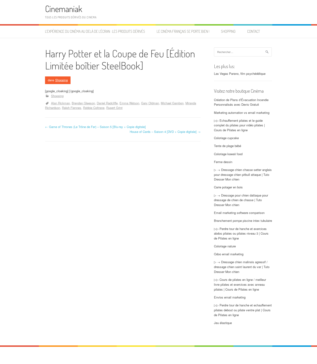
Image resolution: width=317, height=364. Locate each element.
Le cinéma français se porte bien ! (183, 31)
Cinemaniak (63, 8)
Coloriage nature (225, 246)
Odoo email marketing (228, 254)
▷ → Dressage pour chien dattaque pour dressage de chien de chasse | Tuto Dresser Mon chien (241, 200)
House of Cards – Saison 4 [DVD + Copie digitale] (165, 131)
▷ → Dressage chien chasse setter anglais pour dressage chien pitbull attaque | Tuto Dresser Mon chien (243, 174)
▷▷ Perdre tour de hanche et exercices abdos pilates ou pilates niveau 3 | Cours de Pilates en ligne (241, 233)
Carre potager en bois (228, 187)
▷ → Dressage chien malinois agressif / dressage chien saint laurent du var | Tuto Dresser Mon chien (241, 267)
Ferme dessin (223, 162)
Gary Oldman (150, 103)
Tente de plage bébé (227, 146)
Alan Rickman (60, 103)
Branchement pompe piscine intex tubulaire (243, 220)
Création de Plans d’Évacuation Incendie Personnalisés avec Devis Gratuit (241, 102)
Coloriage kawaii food (228, 154)
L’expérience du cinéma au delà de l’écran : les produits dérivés (95, 31)
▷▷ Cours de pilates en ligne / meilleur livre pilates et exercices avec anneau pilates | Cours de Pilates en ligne (240, 284)
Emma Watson (129, 103)
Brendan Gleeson (83, 103)
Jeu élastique (223, 323)
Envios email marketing (230, 297)
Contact (253, 31)
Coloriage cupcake (226, 138)
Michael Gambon (172, 103)
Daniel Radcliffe (107, 103)
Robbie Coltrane (93, 107)
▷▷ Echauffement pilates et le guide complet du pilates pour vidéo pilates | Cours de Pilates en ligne (239, 125)
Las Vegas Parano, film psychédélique (239, 73)
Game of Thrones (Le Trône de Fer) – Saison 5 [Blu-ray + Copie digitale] (95, 127)
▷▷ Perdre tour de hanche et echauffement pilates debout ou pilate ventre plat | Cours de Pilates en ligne (243, 310)
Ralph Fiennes (71, 107)
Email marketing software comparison (239, 212)
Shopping (228, 31)
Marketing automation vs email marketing (241, 112)
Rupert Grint (114, 107)
